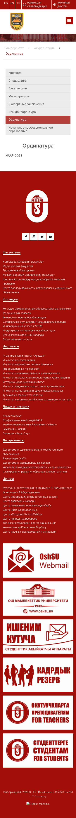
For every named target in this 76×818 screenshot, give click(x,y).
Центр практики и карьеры (19, 501)
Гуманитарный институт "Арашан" (24, 355)
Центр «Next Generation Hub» (20, 509)
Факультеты (11, 252)
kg (6, 3)
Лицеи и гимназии (16, 406)
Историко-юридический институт (23, 382)
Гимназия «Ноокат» (14, 429)
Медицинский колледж (17, 313)
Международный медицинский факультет (29, 274)
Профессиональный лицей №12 (22, 420)
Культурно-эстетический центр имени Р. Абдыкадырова (37, 488)
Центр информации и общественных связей (30, 496)
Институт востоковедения (19, 360)
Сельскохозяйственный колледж (23, 335)
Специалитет (18, 80)
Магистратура (18, 96)
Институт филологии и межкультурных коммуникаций (36, 377)
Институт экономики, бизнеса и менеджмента (31, 373)
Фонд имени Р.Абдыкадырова (21, 492)
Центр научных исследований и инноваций (29, 531)
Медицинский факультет (18, 266)
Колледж (14, 72)
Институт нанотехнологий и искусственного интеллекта (37, 399)
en (12, 3)
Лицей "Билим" (12, 415)
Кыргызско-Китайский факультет (23, 261)
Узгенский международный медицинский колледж (34, 321)
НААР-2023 (14, 155)
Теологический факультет (19, 270)
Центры (8, 478)
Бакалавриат (17, 88)
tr (18, 3)
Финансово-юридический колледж (24, 317)
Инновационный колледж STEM (22, 326)
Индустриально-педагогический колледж (29, 330)
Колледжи (10, 299)
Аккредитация (44, 48)
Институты (11, 346)
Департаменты (13, 440)
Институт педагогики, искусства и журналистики (33, 386)
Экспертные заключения (26, 104)
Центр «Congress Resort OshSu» (22, 514)
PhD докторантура (22, 112)
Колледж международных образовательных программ (37, 308)
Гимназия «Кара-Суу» (16, 433)
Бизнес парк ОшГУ (14, 458)
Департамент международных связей (26, 462)
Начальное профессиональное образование (30, 129)
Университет (15, 48)
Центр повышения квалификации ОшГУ (27, 505)
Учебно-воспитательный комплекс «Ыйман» (30, 424)
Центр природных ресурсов (20, 518)
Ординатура (17, 119)
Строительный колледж (17, 339)
